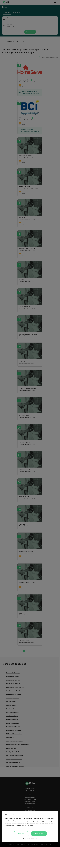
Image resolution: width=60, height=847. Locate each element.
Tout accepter (39, 833)
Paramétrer (21, 833)
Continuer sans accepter (31, 838)
